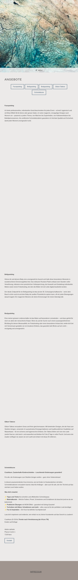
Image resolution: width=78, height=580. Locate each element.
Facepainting (17, 86)
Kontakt (9, 540)
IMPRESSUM (36, 572)
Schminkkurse (39, 92)
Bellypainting (31, 86)
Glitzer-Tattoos (60, 86)
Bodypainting (45, 86)
